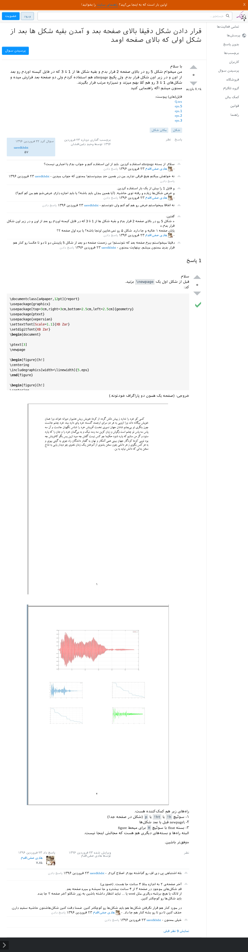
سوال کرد (47, 141)
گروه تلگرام (231, 88)
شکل (176, 130)
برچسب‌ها (231, 53)
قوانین (234, 106)
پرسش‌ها (233, 35)
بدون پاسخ (231, 44)
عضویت (10, 16)
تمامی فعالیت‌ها (228, 27)
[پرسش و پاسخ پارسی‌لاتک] (241, 18)
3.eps (178, 120)
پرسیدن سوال (228, 70)
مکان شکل (159, 130)
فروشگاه (232, 79)
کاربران (234, 62)
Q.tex (178, 101)
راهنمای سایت (107, 5)
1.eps (178, 111)
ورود (27, 16)
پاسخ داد (49, 852)
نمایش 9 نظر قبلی (176, 931)
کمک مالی (232, 97)
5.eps (178, 106)
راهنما (235, 115)
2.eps (178, 115)
